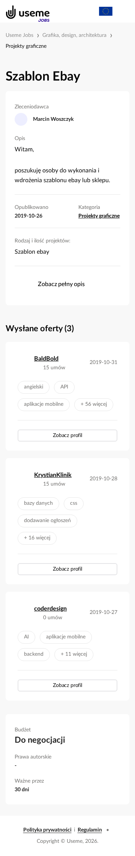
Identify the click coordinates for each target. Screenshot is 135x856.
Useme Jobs (19, 35)
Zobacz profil (67, 435)
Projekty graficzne (26, 46)
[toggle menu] (122, 11)
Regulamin (90, 830)
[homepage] (24, 11)
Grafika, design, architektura (74, 35)
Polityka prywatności (47, 830)
